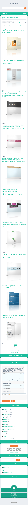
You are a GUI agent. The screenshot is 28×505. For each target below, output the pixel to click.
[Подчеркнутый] (5, 394)
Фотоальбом (5, 434)
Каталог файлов (6, 414)
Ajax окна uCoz (6, 409)
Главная (3, 17)
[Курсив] (4, 394)
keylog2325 (5, 367)
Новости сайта (6, 422)
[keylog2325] (23, 367)
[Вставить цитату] (9, 394)
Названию (14, 25)
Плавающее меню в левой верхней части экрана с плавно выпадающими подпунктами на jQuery (14, 94)
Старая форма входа (14, 452)
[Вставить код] (6, 394)
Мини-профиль (6, 419)
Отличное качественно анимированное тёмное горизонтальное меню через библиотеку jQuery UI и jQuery (12, 192)
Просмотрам (16, 26)
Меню (4, 417)
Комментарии (6, 416)
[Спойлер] (8, 394)
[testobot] (23, 381)
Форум (4, 433)
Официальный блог (7, 467)
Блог (4, 411)
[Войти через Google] (17, 449)
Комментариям (5, 26)
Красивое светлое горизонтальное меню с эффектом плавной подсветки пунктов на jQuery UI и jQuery (13, 127)
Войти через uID (14, 445)
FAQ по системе (6, 470)
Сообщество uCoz (7, 469)
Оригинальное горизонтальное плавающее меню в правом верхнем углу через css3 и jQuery (13, 159)
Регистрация (12, 352)
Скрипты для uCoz (14, 17)
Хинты (4, 436)
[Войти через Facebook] (11, 449)
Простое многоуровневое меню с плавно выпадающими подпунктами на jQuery (14, 224)
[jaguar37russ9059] (23, 385)
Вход (17, 352)
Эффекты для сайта (7, 438)
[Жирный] (2, 394)
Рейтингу (19, 25)
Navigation (6, 13)
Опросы (5, 424)
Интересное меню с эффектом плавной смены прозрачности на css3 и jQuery (13, 30)
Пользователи (6, 428)
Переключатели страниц (8, 426)
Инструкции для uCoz (7, 472)
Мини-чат (5, 421)
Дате (10, 25)
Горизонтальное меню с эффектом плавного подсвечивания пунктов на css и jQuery (14, 255)
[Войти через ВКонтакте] (8, 449)
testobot (4, 381)
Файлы (7, 17)
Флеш (4, 431)
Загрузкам (11, 26)
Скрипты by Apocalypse (8, 429)
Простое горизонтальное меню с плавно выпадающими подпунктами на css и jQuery (14, 62)
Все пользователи (14, 497)
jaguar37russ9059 (6, 385)
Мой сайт (14, 4)
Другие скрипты (6, 412)
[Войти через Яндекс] (14, 449)
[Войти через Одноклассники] (19, 449)
